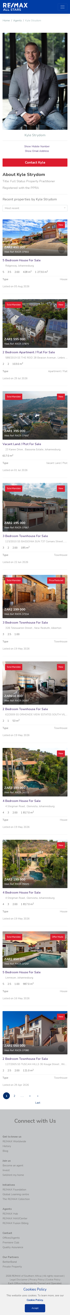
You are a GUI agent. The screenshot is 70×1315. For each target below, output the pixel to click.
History (7, 1146)
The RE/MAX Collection (16, 1199)
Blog (5, 1151)
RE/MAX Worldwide (14, 1141)
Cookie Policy (53, 1279)
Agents (17, 20)
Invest (6, 1170)
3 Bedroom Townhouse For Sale (25, 536)
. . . (22, 1096)
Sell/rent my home (13, 1175)
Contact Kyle (35, 162)
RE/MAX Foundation (14, 1189)
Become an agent (13, 1165)
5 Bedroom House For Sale (22, 260)
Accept (35, 1308)
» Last (37, 1096)
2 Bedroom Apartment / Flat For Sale (29, 352)
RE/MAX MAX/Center (15, 1218)
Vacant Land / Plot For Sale (22, 444)
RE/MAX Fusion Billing (15, 1223)
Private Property (12, 1266)
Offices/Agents (11, 1237)
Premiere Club (11, 1242)
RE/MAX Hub (10, 1213)
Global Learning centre (16, 1194)
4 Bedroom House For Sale (22, 801)
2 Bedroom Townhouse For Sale (25, 709)
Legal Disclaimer (19, 1279)
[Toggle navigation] (62, 7)
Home (6, 20)
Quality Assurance (13, 1247)
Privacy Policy (37, 1279)
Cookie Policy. (35, 1300)
